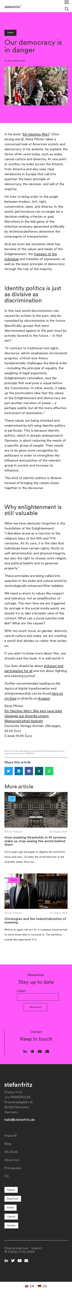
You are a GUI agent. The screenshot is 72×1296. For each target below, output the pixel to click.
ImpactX (10, 1135)
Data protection (16, 1248)
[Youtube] (40, 1051)
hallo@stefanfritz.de (19, 1119)
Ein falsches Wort (36, 134)
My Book (11, 1151)
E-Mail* (21, 991)
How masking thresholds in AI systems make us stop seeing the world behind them (35, 841)
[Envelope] (47, 1051)
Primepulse (12, 1168)
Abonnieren (35, 1007)
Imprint (36, 1248)
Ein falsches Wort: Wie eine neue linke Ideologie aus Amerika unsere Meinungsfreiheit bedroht (33, 716)
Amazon (44, 698)
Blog (7, 1143)
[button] (8, 771)
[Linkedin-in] (25, 1051)
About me (11, 1160)
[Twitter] (32, 1051)
